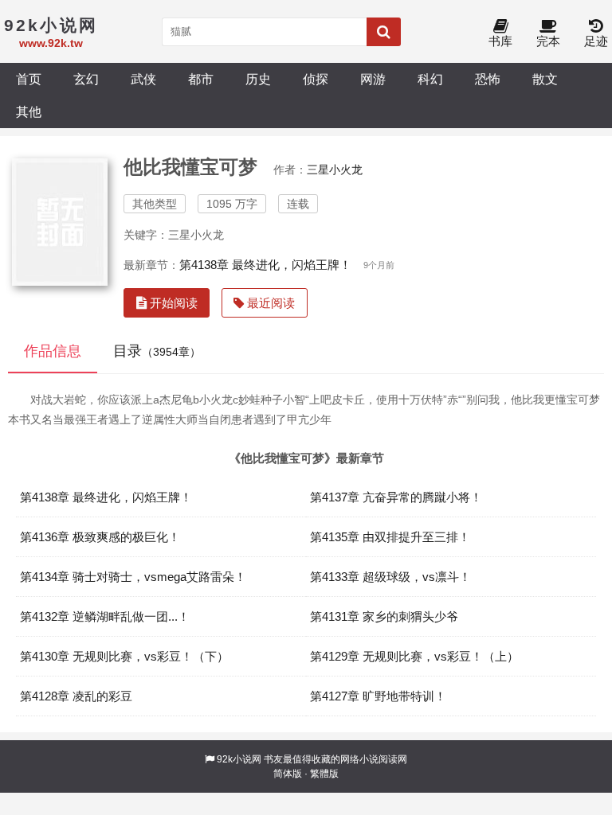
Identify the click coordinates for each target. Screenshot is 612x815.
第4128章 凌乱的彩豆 (76, 696)
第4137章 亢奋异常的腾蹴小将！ (396, 497)
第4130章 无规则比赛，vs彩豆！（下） (124, 656)
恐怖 (487, 79)
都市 (201, 79)
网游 (373, 79)
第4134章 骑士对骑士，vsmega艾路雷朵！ (133, 576)
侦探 (315, 79)
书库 (500, 41)
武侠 (143, 79)
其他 (28, 111)
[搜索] (384, 32)
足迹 (596, 41)
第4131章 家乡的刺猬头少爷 (384, 616)
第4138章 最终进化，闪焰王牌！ (265, 264)
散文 (545, 79)
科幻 (430, 79)
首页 (28, 79)
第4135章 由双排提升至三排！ (390, 537)
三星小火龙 (335, 169)
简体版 (287, 773)
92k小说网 (239, 759)
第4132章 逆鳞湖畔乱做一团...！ (105, 616)
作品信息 (52, 351)
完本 (548, 41)
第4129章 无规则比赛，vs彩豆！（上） (414, 656)
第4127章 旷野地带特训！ (378, 696)
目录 (157, 351)
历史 (258, 79)
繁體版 (324, 773)
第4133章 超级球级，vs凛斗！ (390, 576)
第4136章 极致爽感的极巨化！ (100, 537)
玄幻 (86, 79)
